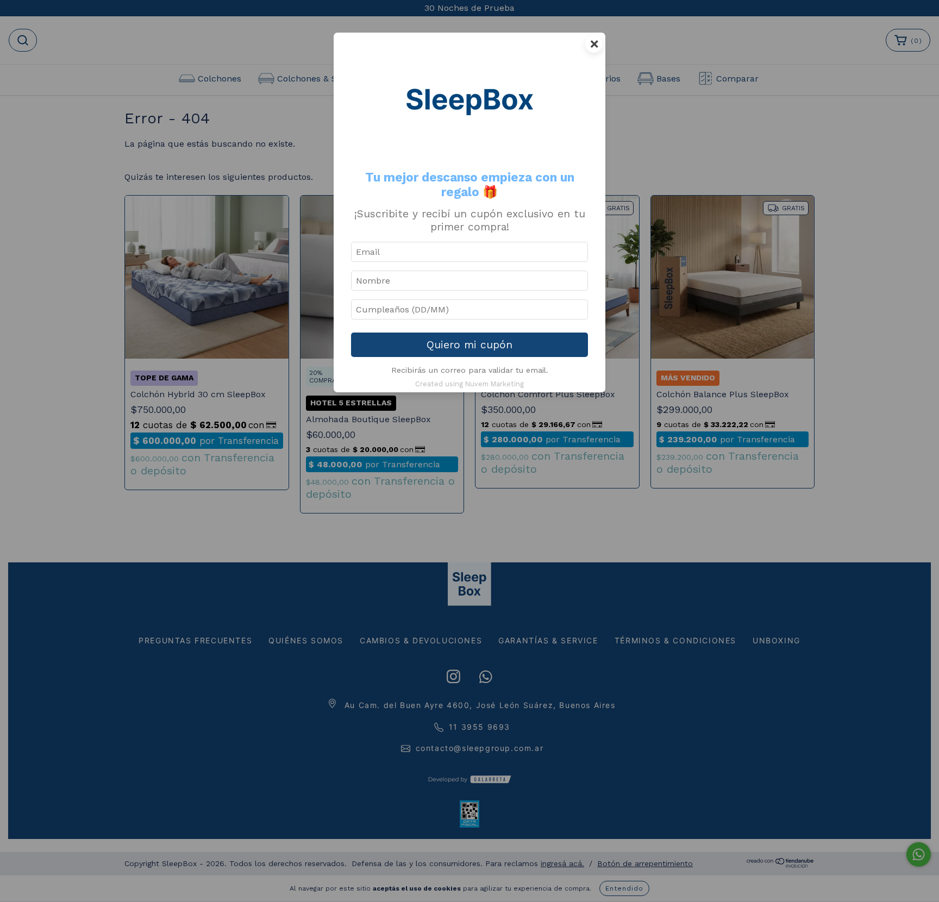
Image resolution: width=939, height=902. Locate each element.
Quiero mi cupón (469, 345)
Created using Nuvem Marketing (469, 384)
